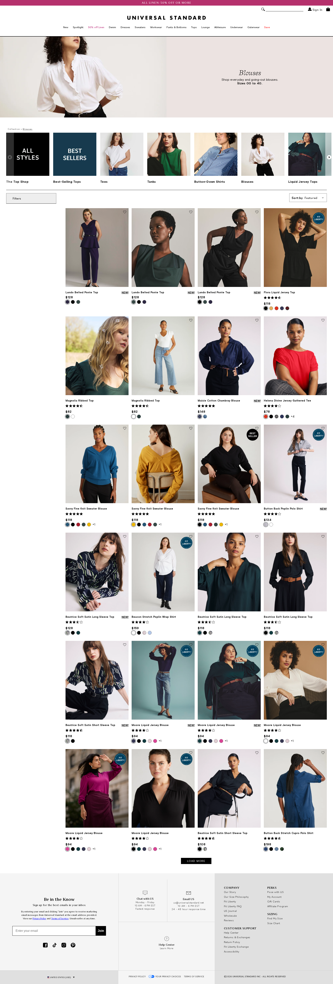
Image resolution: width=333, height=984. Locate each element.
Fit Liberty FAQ (233, 906)
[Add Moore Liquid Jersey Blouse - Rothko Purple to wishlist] (125, 753)
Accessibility (231, 951)
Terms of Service (60, 918)
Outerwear (253, 27)
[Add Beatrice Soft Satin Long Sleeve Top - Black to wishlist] (323, 537)
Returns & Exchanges (237, 937)
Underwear (236, 27)
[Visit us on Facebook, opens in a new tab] (45, 945)
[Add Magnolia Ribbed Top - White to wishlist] (191, 320)
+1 (93, 524)
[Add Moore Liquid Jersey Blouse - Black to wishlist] (191, 753)
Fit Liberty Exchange (236, 946)
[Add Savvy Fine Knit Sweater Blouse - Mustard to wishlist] (191, 429)
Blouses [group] (247, 181)
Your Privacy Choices (168, 976)
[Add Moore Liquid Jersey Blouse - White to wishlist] (323, 645)
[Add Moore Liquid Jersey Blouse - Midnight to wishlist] (191, 645)
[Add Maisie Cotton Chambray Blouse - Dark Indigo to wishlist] (257, 320)
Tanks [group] (151, 181)
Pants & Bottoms (176, 27)
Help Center (231, 932)
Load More (196, 860)
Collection (14, 128)
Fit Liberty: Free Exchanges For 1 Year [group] (166, 3)
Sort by (304, 198)
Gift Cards (273, 901)
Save (267, 27)
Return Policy (232, 942)
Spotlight (78, 27)
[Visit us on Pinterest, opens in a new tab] (73, 945)
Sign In (317, 9)
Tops (194, 27)
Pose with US (275, 892)
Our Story (230, 892)
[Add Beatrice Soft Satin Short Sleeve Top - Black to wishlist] (257, 753)
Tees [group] (104, 181)
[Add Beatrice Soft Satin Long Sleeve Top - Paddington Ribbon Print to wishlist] (125, 537)
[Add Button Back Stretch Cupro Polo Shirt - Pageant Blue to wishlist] (323, 753)
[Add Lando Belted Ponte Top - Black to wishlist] (257, 212)
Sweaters (140, 27)
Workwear (156, 27)
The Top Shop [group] (17, 181)
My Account (274, 897)
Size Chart (273, 923)
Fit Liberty (230, 901)
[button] (329, 157)
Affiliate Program (277, 906)
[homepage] (166, 18)
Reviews (229, 920)
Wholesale (230, 915)
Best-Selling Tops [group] (67, 181)
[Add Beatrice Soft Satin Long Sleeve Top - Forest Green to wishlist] (257, 537)
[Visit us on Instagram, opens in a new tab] (63, 945)
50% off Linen (96, 27)
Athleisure (220, 27)
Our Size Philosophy (236, 897)
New (65, 27)
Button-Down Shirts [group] (209, 181)
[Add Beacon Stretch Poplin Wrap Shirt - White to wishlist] (191, 537)
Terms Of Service (194, 976)
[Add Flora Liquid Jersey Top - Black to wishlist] (323, 212)
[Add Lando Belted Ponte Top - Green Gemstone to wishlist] (191, 212)
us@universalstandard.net (188, 902)
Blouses (27, 128)
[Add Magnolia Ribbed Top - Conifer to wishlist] (125, 320)
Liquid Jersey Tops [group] (303, 181)
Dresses (125, 27)
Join (101, 930)
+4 (292, 416)
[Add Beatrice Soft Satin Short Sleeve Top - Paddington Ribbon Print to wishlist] (125, 645)
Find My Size (275, 918)
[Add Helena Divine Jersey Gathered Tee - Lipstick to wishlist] (323, 320)
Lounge (205, 27)
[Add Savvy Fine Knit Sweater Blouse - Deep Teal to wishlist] (125, 429)
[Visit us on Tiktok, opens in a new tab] (54, 945)
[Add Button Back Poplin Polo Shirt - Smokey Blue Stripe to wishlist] (323, 429)
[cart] (328, 9)
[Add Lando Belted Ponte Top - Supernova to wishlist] (125, 212)
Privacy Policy (39, 918)
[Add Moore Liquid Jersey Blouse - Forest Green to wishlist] (257, 645)
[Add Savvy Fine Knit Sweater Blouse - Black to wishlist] (257, 429)
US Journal (230, 911)
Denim (112, 27)
